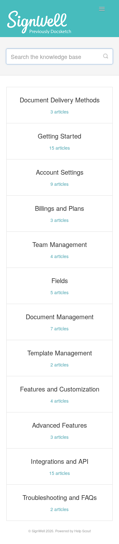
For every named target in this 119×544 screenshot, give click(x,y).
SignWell (38, 530)
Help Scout (82, 530)
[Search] (105, 56)
